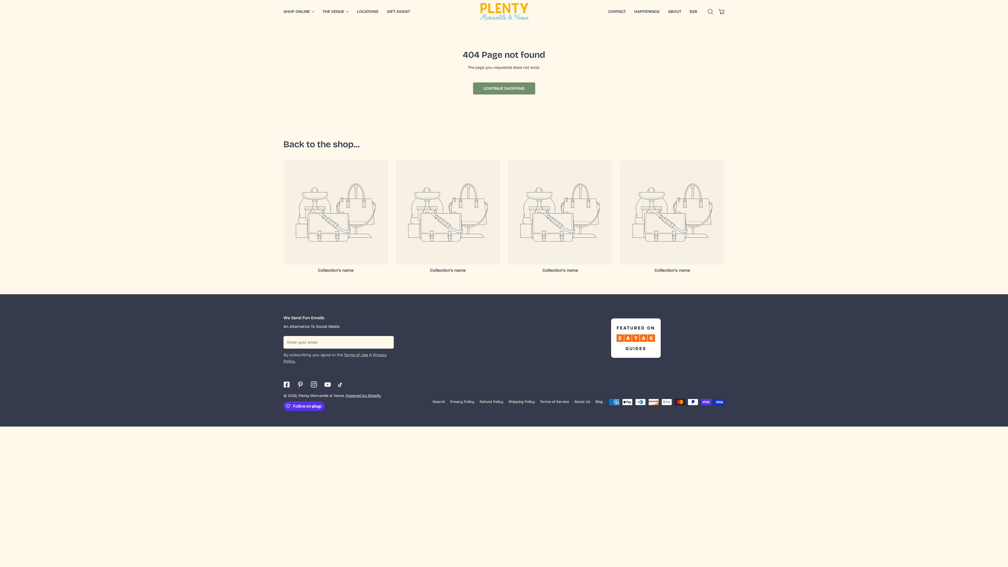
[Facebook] (286, 385)
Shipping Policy (521, 402)
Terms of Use (356, 355)
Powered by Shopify (363, 395)
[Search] (710, 11)
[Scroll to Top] (998, 539)
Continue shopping (504, 88)
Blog (599, 402)
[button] (722, 11)
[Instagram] (314, 385)
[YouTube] (327, 385)
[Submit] (387, 342)
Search (439, 402)
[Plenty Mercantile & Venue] (504, 11)
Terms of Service (554, 402)
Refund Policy (491, 402)
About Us (582, 402)
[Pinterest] (300, 385)
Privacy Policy (462, 402)
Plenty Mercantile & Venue (321, 395)
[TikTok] (341, 385)
